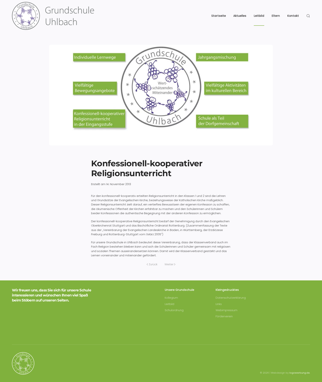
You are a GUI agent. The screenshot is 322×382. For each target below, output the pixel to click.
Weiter (169, 264)
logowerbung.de (299, 373)
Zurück (153, 264)
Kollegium (171, 298)
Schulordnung (174, 310)
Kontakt (293, 16)
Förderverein (224, 316)
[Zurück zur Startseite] (53, 16)
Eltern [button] (276, 16)
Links (219, 304)
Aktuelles (239, 16)
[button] (308, 16)
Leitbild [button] (259, 16)
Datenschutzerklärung (231, 298)
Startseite (218, 16)
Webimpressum (226, 310)
